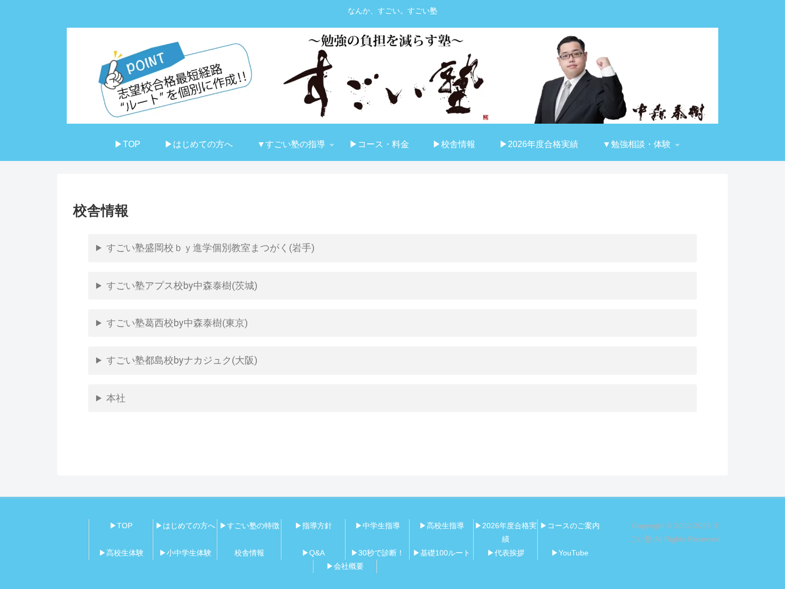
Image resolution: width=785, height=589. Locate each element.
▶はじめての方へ (185, 525)
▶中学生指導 (377, 525)
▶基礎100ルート (441, 552)
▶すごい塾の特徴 (249, 525)
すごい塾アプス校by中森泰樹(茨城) (181, 285)
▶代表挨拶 (505, 552)
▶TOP (120, 525)
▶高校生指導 (441, 525)
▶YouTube (569, 552)
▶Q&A (313, 552)
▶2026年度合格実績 (506, 532)
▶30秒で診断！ (377, 552)
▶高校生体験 (121, 552)
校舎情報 (249, 552)
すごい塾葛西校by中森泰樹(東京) (177, 322)
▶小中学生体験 (185, 552)
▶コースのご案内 (570, 525)
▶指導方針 (313, 525)
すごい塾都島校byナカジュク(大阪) (181, 360)
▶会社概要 (345, 566)
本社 (115, 398)
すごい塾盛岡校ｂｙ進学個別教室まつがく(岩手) (210, 247)
